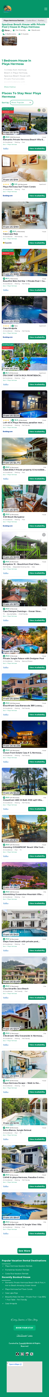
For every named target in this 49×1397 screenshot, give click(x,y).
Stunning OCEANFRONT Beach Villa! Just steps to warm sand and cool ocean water (24, 848)
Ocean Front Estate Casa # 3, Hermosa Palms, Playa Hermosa (22, 754)
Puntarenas (43, 20)
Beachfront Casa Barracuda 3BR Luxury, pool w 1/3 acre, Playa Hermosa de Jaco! (22, 707)
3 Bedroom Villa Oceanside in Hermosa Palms (22, 1037)
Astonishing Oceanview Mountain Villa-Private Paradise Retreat (22, 895)
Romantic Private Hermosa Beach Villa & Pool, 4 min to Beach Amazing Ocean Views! (25, 1284)
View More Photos (9, 41)
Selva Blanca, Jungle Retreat (17, 1130)
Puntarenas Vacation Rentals (17, 1270)
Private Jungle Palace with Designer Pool (23, 658)
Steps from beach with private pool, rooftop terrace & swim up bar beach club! (24, 942)
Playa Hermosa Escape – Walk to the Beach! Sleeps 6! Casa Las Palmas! (21, 1084)
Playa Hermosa (12, 144)
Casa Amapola (10, 328)
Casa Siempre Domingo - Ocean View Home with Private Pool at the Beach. (21, 612)
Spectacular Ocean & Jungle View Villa (22, 1224)
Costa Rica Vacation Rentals (16, 1274)
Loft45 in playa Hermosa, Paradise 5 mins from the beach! (23, 1178)
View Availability (37, 148)
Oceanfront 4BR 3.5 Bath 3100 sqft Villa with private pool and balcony (22, 801)
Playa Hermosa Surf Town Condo (19, 187)
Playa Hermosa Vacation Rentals (18, 1266)
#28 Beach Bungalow (13, 517)
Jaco (4, 144)
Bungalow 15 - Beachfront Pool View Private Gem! (21, 565)
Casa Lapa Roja (10, 234)
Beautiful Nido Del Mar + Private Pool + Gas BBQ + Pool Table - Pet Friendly (24, 282)
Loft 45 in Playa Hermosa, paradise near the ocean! (22, 423)
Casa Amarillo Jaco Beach (15, 989)
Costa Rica (31, 20)
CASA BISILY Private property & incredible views (23, 471)
